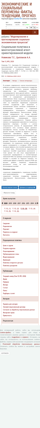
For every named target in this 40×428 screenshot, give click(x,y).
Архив (5, 279)
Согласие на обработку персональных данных (19, 310)
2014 (32, 203)
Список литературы (26, 81)
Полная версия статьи (10, 187)
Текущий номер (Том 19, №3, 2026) (14, 276)
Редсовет (6, 229)
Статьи (5, 288)
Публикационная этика (11, 254)
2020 (5, 203)
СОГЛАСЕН (5, 353)
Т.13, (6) (15, 211)
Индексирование (8, 257)
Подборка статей (9, 293)
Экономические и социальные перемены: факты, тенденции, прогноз (18, 10)
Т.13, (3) (24, 208)
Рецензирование (8, 251)
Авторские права (8, 313)
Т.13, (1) (7, 208)
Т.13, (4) (32, 208)
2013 (36, 203)
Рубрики (6, 282)
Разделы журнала (9, 248)
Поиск (5, 291)
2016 (23, 203)
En (37, 27)
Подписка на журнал (10, 232)
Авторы (14, 81)
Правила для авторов (10, 304)
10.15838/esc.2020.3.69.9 (13, 76)
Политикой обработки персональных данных (21, 344)
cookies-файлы (5, 332)
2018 (14, 203)
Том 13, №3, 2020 (7, 61)
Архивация (6, 260)
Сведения (6, 223)
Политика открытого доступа (13, 263)
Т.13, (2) (15, 208)
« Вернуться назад (9, 193)
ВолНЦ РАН (18, 19)
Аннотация (6, 81)
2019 (10, 203)
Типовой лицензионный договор (14, 307)
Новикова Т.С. (8, 57)
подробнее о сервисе (20, 337)
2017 (19, 203)
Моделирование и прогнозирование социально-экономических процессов (15, 39)
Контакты (6, 235)
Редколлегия (7, 226)
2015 (27, 203)
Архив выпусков (9, 198)
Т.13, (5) (7, 211)
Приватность (7, 316)
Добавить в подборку (27, 187)
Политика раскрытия (10, 266)
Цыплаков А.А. (23, 57)
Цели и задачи (8, 246)
